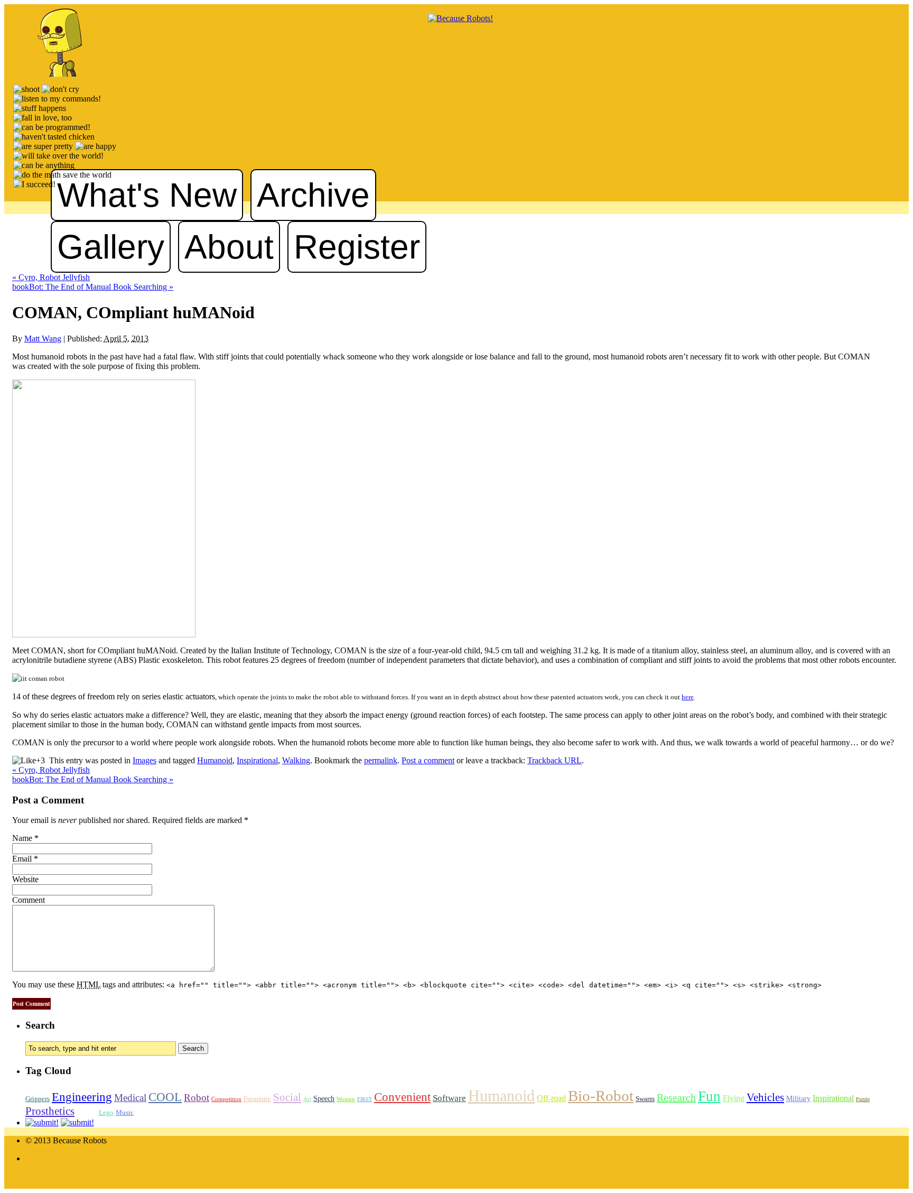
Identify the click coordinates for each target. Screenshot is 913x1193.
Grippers (37, 1099)
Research (676, 1097)
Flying (733, 1098)
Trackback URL (554, 760)
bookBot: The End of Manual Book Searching (92, 286)
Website (25, 879)
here (688, 697)
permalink (380, 760)
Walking (296, 760)
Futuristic (257, 1099)
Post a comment (428, 760)
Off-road (551, 1098)
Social (287, 1097)
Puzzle (863, 1099)
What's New (147, 195)
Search (40, 1025)
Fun (709, 1096)
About (229, 247)
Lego (106, 1112)
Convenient (402, 1097)
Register (357, 247)
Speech (323, 1098)
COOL (165, 1097)
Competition (226, 1099)
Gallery (110, 247)
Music (125, 1112)
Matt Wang (42, 338)
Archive (313, 195)
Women (346, 1099)
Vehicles (765, 1097)
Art (307, 1099)
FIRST (364, 1099)
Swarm (645, 1099)
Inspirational (257, 760)
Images (144, 760)
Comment (28, 899)
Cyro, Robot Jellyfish (51, 277)
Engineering (82, 1097)
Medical (130, 1097)
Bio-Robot (600, 1096)
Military (798, 1098)
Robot (196, 1097)
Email (22, 858)
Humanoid (214, 760)
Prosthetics (49, 1111)
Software (449, 1098)
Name (22, 838)
